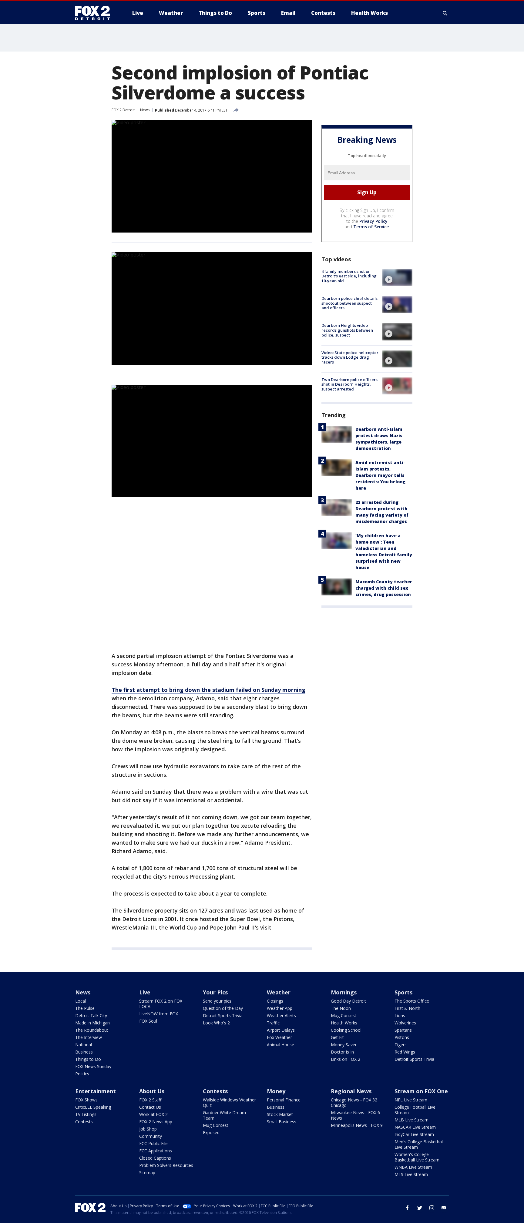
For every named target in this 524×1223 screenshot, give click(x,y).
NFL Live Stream (411, 1100)
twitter (420, 1208)
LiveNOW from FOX (158, 1014)
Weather (279, 992)
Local (80, 1001)
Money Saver (344, 1044)
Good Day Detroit (348, 1001)
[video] (397, 277)
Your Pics (215, 992)
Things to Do (88, 1059)
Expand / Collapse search (445, 13)
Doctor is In (342, 1052)
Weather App (279, 1008)
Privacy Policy (373, 221)
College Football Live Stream (415, 1109)
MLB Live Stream (411, 1120)
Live (144, 992)
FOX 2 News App (155, 1121)
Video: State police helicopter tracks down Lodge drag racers (349, 357)
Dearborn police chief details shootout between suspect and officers (349, 303)
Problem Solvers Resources (166, 1165)
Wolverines (405, 1023)
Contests (84, 1121)
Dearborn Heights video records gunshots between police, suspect (347, 330)
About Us (151, 1091)
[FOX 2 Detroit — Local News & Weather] (95, 13)
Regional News (351, 1091)
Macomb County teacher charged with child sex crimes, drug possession (383, 588)
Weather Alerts (281, 1015)
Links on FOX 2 (345, 1059)
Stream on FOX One (421, 1091)
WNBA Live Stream (413, 1167)
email (444, 1208)
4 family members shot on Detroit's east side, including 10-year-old (349, 276)
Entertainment (95, 1091)
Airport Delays (281, 1030)
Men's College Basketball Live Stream (419, 1144)
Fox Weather (279, 1037)
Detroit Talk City (91, 1015)
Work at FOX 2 (153, 1114)
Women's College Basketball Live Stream (417, 1157)
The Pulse (85, 1008)
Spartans (403, 1030)
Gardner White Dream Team (224, 1115)
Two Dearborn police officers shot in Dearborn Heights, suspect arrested (349, 384)
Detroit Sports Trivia (223, 1015)
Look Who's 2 (216, 1023)
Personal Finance (284, 1100)
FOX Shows (86, 1100)
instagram (432, 1208)
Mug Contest (343, 1015)
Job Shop (148, 1129)
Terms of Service (371, 227)
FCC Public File (153, 1143)
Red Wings (405, 1052)
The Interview (88, 1037)
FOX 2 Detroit (123, 109)
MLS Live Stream (411, 1174)
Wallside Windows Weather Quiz (229, 1102)
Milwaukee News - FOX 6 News (355, 1115)
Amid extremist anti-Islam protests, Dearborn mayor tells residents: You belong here (380, 475)
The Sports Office (412, 1001)
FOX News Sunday (93, 1066)
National (83, 1044)
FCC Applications (155, 1151)
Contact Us (150, 1107)
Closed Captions (155, 1158)
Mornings (344, 992)
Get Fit (337, 1037)
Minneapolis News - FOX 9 (357, 1125)
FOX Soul (148, 1021)
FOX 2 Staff (150, 1100)
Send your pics (217, 1001)
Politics (82, 1074)
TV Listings (85, 1114)
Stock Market (280, 1114)
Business (84, 1052)
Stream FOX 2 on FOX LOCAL (160, 1003)
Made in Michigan (92, 1023)
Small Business (281, 1121)
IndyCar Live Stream (414, 1134)
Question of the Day (223, 1008)
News (144, 109)
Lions (400, 1015)
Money (276, 1091)
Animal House (280, 1044)
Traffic (273, 1023)
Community (150, 1136)
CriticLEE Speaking (93, 1107)
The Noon (341, 1008)
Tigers (401, 1044)
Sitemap (147, 1172)
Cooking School (346, 1030)
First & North (407, 1008)
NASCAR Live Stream (415, 1127)
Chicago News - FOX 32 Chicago (354, 1102)
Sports (403, 992)
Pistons (402, 1037)
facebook (407, 1208)
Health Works (344, 1023)
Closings (275, 1001)
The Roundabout (91, 1030)
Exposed (211, 1132)
